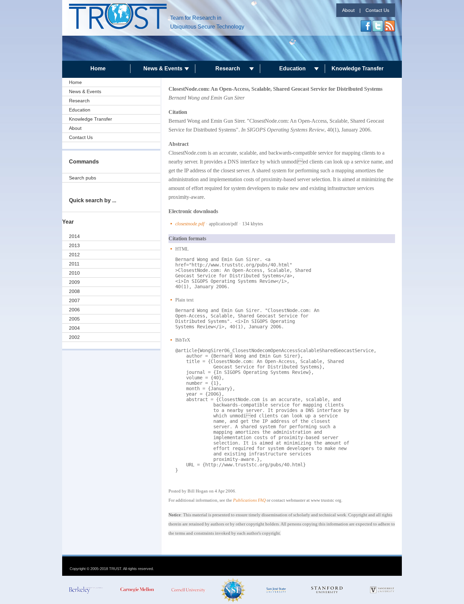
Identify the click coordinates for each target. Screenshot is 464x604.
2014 (74, 236)
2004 (74, 328)
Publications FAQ (249, 500)
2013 (74, 245)
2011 (74, 263)
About (348, 10)
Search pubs (82, 177)
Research (227, 68)
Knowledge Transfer (357, 68)
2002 (74, 337)
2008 (74, 291)
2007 (74, 300)
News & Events (162, 68)
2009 (74, 282)
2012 (74, 254)
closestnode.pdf (189, 223)
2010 (74, 273)
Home (98, 68)
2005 (74, 319)
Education (292, 68)
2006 (74, 309)
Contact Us (377, 10)
